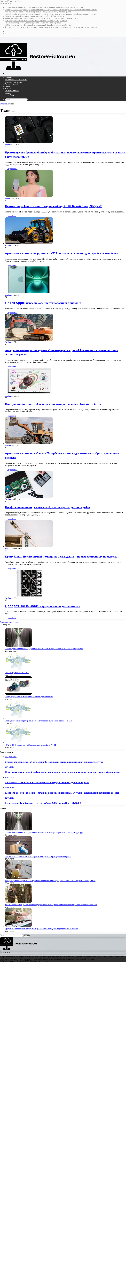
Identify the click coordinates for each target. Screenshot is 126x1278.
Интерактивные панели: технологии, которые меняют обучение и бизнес (54, 404)
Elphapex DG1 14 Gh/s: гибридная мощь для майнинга (42, 606)
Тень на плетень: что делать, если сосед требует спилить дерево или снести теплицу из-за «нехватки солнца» (51, 27)
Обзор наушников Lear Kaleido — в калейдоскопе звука (29, 696)
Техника (8, 88)
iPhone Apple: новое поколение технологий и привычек (43, 303)
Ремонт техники (12, 91)
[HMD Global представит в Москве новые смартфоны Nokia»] (18, 742)
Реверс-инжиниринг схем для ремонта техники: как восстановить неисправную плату (41, 18)
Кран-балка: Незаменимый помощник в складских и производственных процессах (61, 556)
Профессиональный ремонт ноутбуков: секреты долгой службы (47, 507)
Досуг (12, 95)
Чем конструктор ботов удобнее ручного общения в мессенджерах (33, 23)
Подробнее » (12, 169)
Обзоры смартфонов (13, 84)
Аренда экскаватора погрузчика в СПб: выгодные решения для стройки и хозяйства (61, 253)
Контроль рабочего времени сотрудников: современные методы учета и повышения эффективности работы (50, 14)
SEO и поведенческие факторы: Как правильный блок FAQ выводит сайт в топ (38, 25)
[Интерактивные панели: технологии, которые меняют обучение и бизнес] (29, 394)
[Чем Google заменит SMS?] (18, 670)
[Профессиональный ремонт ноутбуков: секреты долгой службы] (29, 497)
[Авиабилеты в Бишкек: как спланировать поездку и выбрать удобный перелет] (18, 854)
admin (7, 144)
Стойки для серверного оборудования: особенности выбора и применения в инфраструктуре (44, 7)
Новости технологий (14, 82)
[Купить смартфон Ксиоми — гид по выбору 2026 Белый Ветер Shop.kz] (29, 196)
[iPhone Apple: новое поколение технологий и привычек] (29, 293)
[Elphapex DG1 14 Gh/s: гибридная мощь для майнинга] (29, 596)
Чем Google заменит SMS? (17, 672)
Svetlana (8, 245)
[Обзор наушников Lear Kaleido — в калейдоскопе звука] (18, 694)
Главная (8, 77)
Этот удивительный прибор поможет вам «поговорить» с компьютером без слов (38, 720)
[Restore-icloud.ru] (37, 69)
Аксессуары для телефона (16, 80)
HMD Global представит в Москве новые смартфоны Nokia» (31, 744)
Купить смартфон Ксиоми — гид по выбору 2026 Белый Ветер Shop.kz (35, 16)
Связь (7, 86)
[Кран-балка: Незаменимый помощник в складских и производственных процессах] (29, 546)
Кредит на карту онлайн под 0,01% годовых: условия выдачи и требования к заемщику (41, 928)
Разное (8, 93)
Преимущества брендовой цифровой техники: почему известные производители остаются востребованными (51, 10)
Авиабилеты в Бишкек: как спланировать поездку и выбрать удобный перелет (38, 12)
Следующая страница (9, 622)
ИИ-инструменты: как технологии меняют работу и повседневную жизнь (36, 21)
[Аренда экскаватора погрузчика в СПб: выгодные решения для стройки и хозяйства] (29, 243)
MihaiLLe (9, 548)
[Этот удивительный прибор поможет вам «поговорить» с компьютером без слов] (18, 718)
